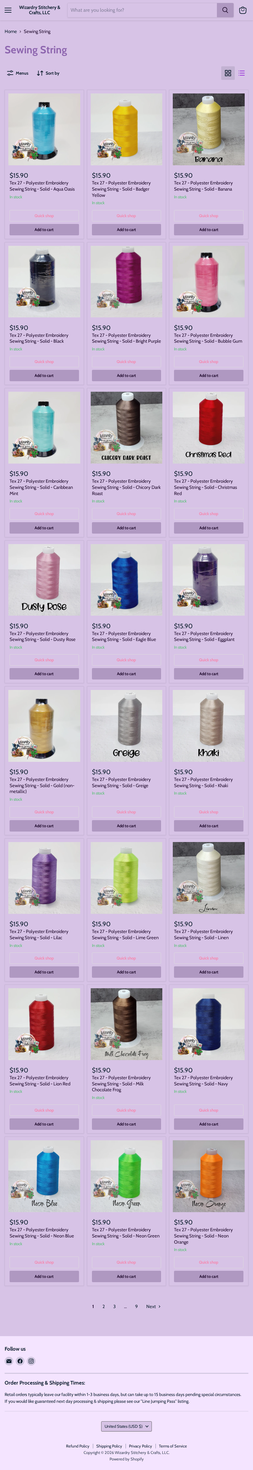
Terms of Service (173, 1445)
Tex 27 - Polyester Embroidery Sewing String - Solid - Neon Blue (42, 1233)
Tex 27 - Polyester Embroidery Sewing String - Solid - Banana (203, 186)
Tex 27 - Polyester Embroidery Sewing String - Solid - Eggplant (204, 636)
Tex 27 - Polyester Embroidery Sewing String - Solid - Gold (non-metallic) (42, 785)
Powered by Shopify (127, 1458)
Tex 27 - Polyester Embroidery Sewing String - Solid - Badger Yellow (121, 189)
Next (151, 1306)
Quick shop (44, 215)
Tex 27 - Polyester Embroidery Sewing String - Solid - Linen (203, 934)
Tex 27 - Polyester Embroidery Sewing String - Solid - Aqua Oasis (42, 186)
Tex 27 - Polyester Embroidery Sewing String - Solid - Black (39, 338)
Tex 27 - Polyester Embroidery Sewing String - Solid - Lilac (39, 934)
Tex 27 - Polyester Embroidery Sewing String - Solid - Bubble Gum (208, 338)
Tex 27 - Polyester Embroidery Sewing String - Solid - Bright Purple (126, 338)
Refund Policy (77, 1445)
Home (11, 31)
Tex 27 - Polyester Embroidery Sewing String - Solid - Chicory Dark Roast (126, 487)
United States (124, 1426)
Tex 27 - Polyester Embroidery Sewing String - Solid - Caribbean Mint (41, 487)
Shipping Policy (109, 1445)
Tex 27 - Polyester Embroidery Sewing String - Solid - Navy (203, 1081)
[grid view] (228, 73)
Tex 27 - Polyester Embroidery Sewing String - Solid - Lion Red (40, 1081)
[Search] (225, 10)
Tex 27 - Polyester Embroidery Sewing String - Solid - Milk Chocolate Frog (121, 1083)
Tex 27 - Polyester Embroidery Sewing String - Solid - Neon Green (126, 1233)
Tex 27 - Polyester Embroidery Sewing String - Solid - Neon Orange (203, 1236)
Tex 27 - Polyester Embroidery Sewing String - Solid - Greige (121, 782)
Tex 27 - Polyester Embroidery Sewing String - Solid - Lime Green (125, 934)
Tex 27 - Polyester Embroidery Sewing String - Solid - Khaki (203, 782)
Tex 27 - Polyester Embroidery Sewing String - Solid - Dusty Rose (43, 636)
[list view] (241, 73)
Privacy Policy (140, 1445)
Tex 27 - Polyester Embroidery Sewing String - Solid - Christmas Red (205, 487)
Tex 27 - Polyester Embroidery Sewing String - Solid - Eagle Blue (124, 636)
